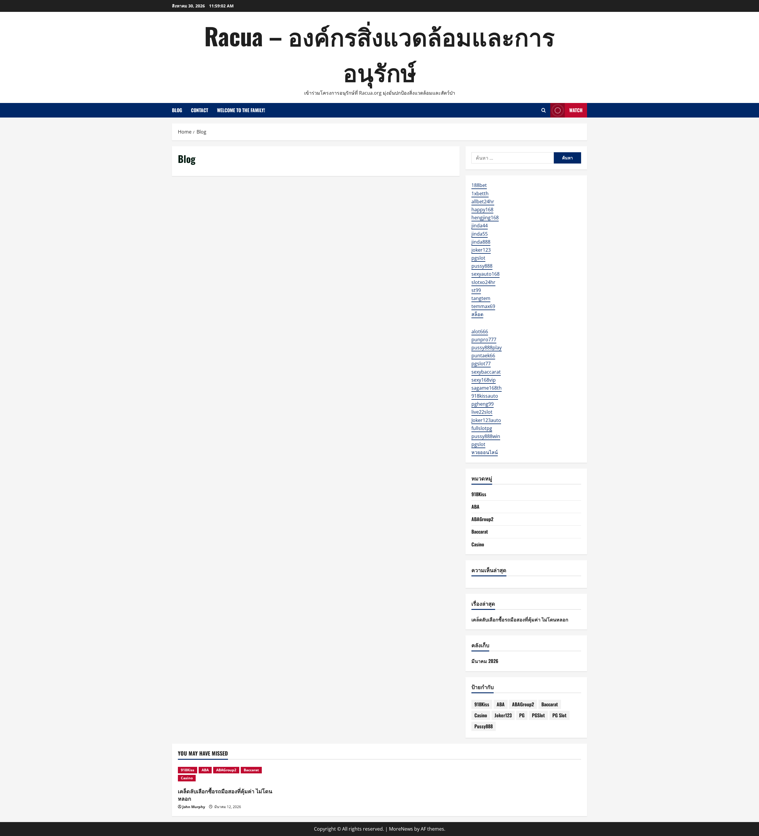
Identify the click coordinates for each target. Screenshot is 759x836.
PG (521, 715)
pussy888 (481, 266)
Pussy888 (483, 726)
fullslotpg (481, 428)
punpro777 (483, 339)
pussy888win (485, 436)
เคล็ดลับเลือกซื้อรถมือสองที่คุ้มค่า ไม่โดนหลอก (519, 619)
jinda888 (480, 242)
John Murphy (193, 806)
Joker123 (503, 715)
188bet (479, 185)
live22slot (481, 412)
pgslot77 (481, 363)
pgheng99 (482, 404)
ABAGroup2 (482, 519)
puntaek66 (483, 355)
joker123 (481, 250)
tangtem (480, 298)
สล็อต (477, 314)
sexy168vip (483, 380)
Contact (199, 110)
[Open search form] (543, 110)
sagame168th (486, 388)
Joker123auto (486, 420)
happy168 (482, 209)
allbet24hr (482, 201)
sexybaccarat (486, 372)
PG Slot (559, 715)
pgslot (478, 258)
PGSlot (538, 715)
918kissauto (484, 396)
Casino (477, 544)
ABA (475, 506)
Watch (576, 110)
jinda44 (479, 225)
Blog (177, 110)
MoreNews (401, 829)
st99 (476, 290)
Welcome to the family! (241, 110)
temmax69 (483, 306)
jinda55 (479, 234)
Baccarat (479, 531)
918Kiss (478, 494)
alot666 (479, 331)
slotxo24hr (483, 282)
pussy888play (486, 347)
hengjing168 (485, 217)
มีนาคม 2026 (484, 660)
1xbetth (480, 193)
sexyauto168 (485, 274)
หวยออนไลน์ (484, 452)
